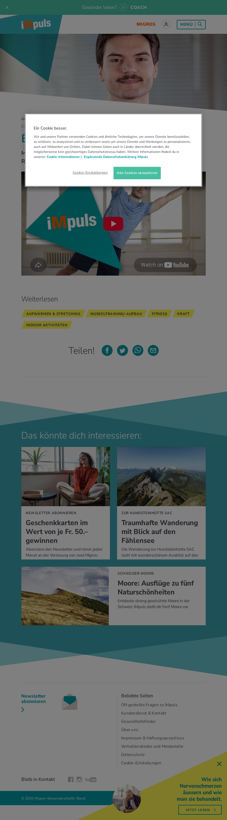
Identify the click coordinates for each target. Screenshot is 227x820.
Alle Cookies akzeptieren (137, 172)
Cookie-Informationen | (64, 156)
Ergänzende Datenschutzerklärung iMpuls (115, 156)
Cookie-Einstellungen (90, 172)
